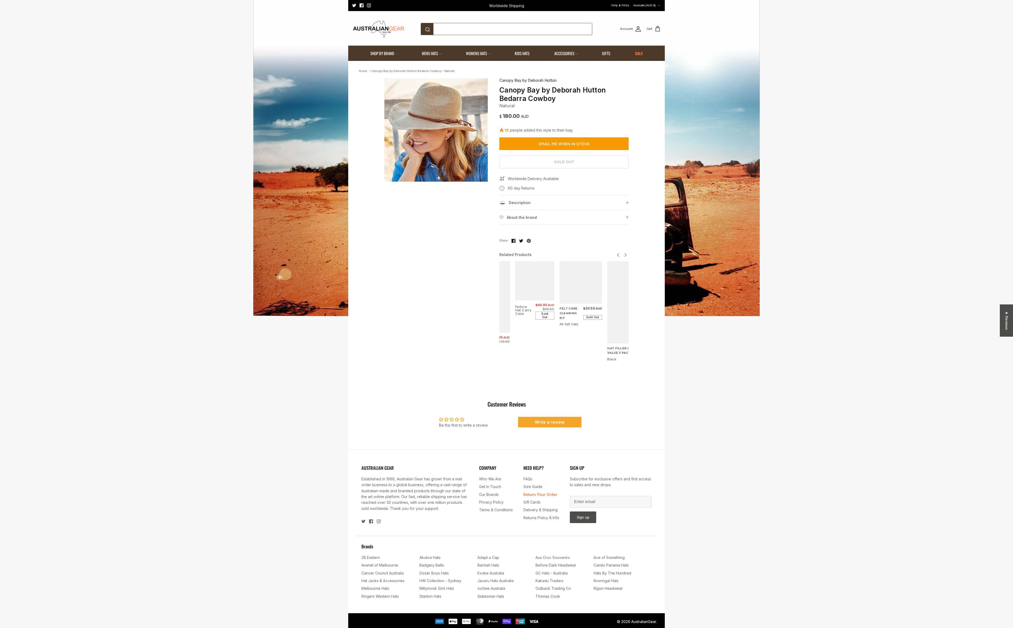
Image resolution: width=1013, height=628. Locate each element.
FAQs (527, 479)
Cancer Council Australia (382, 573)
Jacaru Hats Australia (495, 580)
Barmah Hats (488, 565)
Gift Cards (532, 502)
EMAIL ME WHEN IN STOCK (564, 144)
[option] (436, 130)
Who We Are (490, 479)
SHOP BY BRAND (382, 53)
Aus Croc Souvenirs (553, 557)
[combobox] (506, 29)
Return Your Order (540, 494)
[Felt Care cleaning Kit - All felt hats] (581, 282)
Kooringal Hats (606, 580)
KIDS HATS (522, 53)
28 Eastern (370, 557)
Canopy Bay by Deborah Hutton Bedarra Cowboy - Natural (413, 71)
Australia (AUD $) (644, 5)
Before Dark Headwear (556, 565)
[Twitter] (354, 5)
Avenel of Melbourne (379, 565)
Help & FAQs (620, 5)
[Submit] (428, 29)
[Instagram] (369, 5)
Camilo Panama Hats (611, 565)
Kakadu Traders (549, 580)
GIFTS (606, 53)
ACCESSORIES (564, 53)
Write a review (550, 422)
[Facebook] (362, 5)
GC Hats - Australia (552, 573)
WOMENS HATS (476, 53)
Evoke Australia (490, 573)
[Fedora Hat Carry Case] (534, 280)
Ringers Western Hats (380, 596)
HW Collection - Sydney (440, 580)
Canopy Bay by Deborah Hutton (528, 80)
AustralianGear (643, 621)
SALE (639, 53)
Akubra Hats (430, 557)
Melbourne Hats (375, 588)
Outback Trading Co (553, 588)
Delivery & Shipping (540, 510)
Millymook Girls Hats (436, 588)
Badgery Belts (431, 565)
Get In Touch (490, 486)
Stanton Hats (430, 596)
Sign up (583, 517)
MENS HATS (430, 53)
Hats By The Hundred (612, 573)
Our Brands (489, 494)
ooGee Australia (491, 588)
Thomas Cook (548, 596)
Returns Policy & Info (541, 517)
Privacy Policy (491, 502)
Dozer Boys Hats (434, 573)
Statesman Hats (490, 596)
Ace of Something (609, 557)
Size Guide (532, 486)
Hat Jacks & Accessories (382, 580)
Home (363, 71)
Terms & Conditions (496, 510)
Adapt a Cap (488, 557)
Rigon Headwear (608, 588)
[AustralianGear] (378, 29)
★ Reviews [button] (1007, 320)
